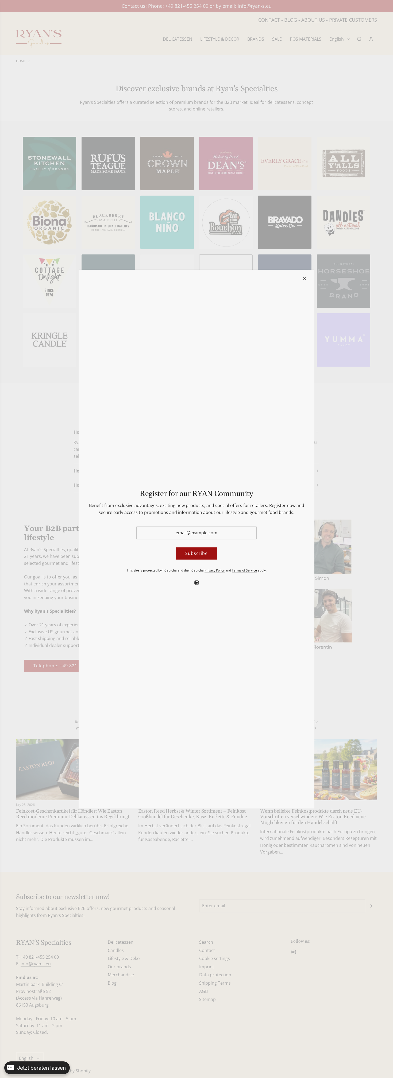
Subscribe (196, 553)
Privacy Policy (215, 570)
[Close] (304, 278)
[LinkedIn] (196, 583)
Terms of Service (244, 570)
